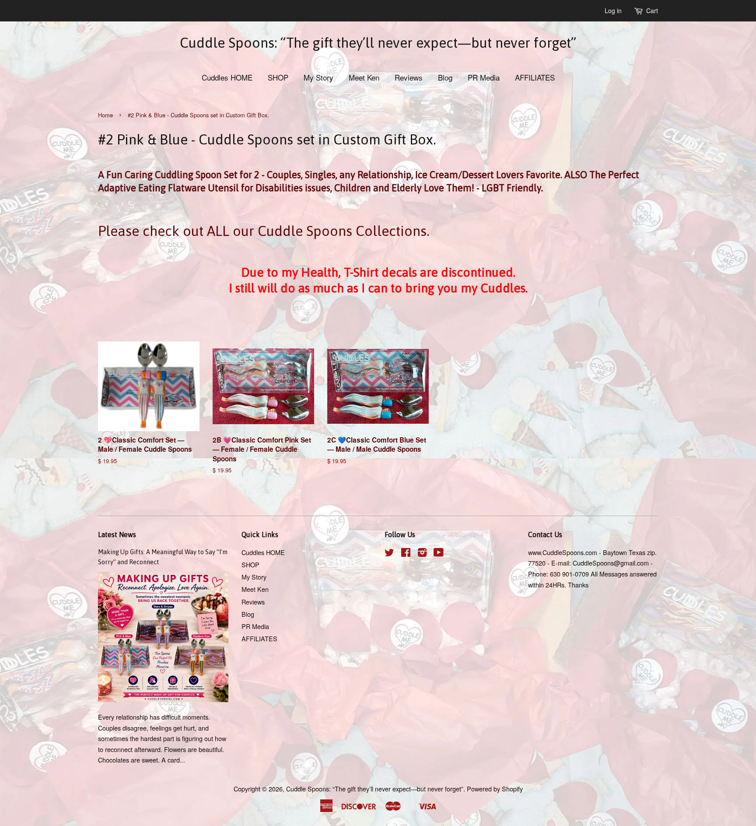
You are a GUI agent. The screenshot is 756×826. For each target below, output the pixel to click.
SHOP (278, 77)
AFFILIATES (535, 77)
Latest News (117, 534)
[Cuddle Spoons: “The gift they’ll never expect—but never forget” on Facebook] (406, 553)
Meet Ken (364, 77)
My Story (318, 77)
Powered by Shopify (495, 788)
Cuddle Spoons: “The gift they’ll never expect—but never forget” (378, 43)
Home (105, 115)
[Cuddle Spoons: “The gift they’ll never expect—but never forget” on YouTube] (439, 553)
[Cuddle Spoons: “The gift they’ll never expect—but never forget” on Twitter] (389, 553)
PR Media (484, 77)
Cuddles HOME (227, 77)
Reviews (409, 77)
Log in (613, 10)
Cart (652, 10)
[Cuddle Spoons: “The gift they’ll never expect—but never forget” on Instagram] (422, 553)
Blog (445, 77)
